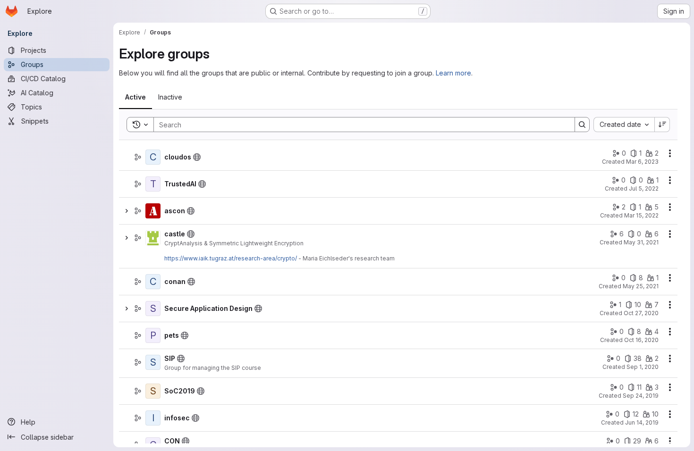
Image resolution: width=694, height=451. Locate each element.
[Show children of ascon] (126, 210)
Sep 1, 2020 (642, 366)
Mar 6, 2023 (642, 161)
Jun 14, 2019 (642, 422)
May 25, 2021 (641, 286)
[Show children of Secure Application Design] (126, 308)
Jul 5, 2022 (644, 188)
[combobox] (623, 124)
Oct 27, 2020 (641, 313)
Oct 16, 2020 (641, 339)
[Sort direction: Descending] (662, 124)
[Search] (582, 124)
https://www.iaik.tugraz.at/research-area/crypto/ (230, 258)
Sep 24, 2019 (641, 395)
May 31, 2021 (641, 242)
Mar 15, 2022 (641, 215)
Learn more (453, 73)
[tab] (135, 97)
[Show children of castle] (126, 237)
